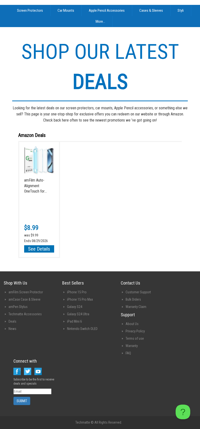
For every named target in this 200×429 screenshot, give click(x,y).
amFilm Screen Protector (26, 292)
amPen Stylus (18, 307)
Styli (181, 10)
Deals (12, 321)
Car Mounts (66, 10)
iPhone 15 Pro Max (80, 299)
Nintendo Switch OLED (82, 329)
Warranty (132, 346)
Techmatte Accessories (25, 314)
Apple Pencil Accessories (107, 10)
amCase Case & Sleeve (24, 299)
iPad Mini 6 (74, 321)
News (12, 329)
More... (100, 21)
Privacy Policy (135, 331)
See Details (39, 249)
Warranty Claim (136, 307)
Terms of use (135, 338)
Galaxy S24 (74, 307)
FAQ (128, 353)
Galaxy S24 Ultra (78, 314)
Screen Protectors (30, 10)
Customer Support (138, 292)
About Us (132, 324)
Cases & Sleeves (151, 10)
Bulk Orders (133, 299)
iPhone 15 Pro (77, 292)
